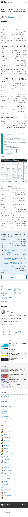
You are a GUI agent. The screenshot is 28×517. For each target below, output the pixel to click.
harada (5, 445)
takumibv (6, 484)
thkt (5, 492)
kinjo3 (5, 462)
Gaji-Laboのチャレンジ (15, 17)
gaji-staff (6, 442)
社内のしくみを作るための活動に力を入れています (19, 289)
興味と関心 (3, 413)
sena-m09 (6, 478)
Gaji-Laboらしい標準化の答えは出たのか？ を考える (6, 289)
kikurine (6, 459)
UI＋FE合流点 (4, 396)
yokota (5, 498)
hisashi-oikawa (7, 453)
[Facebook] (22, 505)
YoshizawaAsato (7, 429)
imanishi (6, 437)
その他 (2, 421)
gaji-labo (6, 440)
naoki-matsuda (7, 470)
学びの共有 (3, 411)
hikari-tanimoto (7, 448)
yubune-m (6, 464)
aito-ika (5, 434)
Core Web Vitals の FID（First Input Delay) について (7, 333)
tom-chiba (6, 489)
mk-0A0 (6, 456)
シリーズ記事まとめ (5, 418)
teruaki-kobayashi (8, 487)
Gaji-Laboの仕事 (4, 399)
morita (5, 467)
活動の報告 (3, 416)
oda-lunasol (6, 473)
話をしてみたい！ (14, 277)
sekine (5, 476)
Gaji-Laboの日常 (4, 406)
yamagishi (6, 16)
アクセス (3, 509)
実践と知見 (3, 409)
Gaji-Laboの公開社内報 (6, 404)
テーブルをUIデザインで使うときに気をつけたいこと (19, 333)
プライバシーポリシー (6, 512)
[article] (14, 371)
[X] (26, 505)
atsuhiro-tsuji (7, 431)
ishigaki (5, 481)
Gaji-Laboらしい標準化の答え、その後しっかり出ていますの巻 (6, 297)
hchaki (5, 451)
